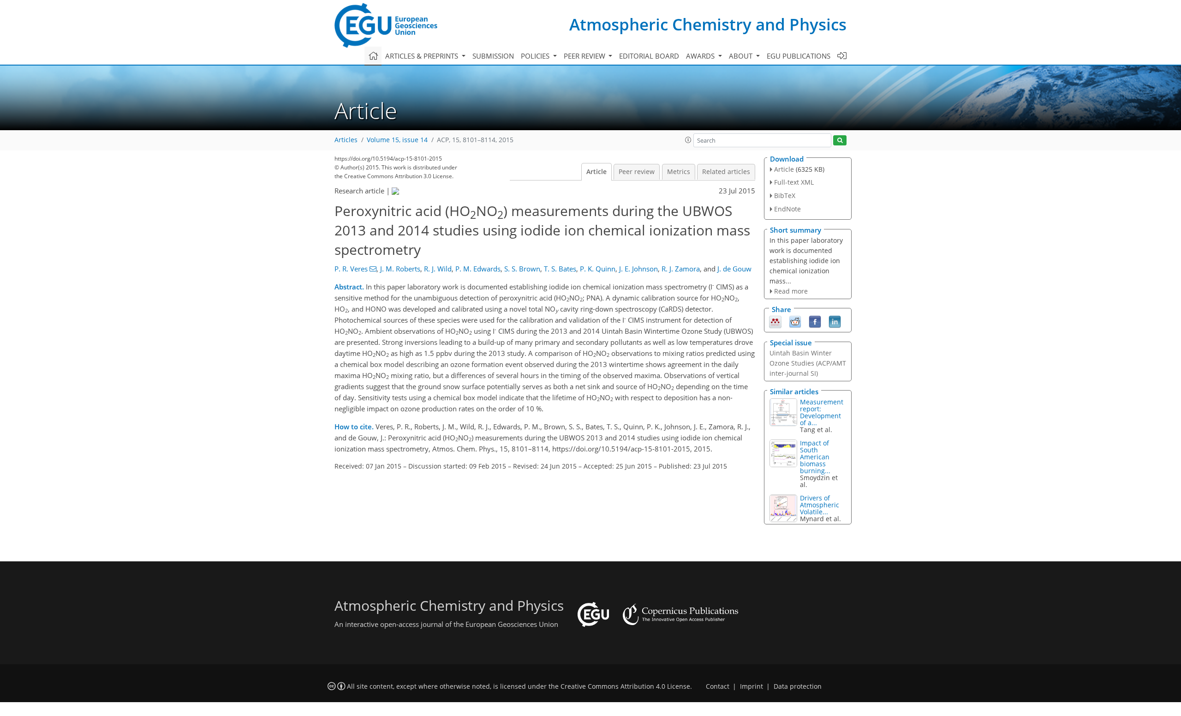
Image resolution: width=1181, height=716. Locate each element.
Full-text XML (794, 182)
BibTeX (784, 195)
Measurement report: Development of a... (821, 412)
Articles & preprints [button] (422, 55)
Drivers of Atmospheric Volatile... (819, 504)
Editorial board (649, 55)
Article (596, 172)
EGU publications (798, 55)
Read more (791, 291)
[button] (688, 140)
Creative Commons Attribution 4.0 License (625, 686)
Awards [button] (701, 55)
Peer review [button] (585, 55)
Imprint (751, 686)
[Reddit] (795, 321)
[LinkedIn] (835, 321)
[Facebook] (815, 321)
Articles (346, 140)
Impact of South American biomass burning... (815, 457)
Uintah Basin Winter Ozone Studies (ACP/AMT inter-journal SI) (807, 363)
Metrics (678, 172)
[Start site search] (840, 140)
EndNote (787, 209)
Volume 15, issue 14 (397, 140)
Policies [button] (536, 55)
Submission (493, 55)
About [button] (741, 55)
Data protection (798, 686)
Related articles (726, 172)
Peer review (637, 172)
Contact (717, 686)
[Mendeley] (775, 321)
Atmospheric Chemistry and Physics (708, 24)
